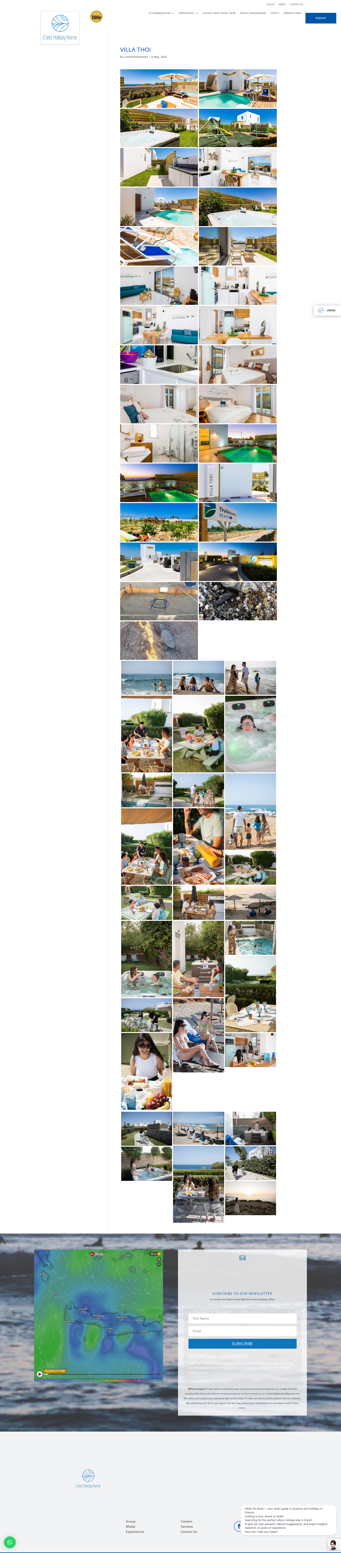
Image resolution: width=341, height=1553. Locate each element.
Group (270, 4)
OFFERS (331, 310)
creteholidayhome (136, 57)
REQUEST (321, 18)
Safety (275, 13)
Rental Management (253, 13)
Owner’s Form (292, 13)
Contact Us (296, 4)
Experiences (186, 13)
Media (282, 4)
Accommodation (159, 13)
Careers (186, 1521)
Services (187, 1526)
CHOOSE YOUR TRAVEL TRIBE (219, 13)
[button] (10, 1542)
